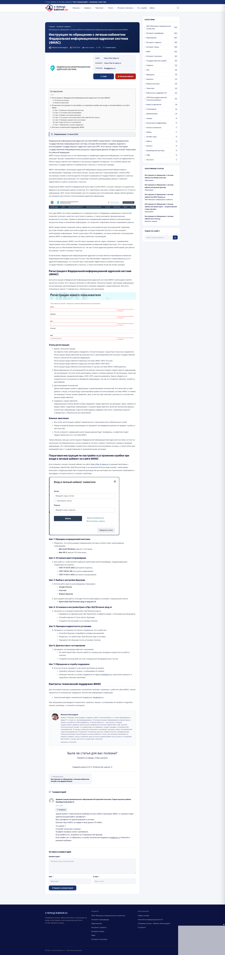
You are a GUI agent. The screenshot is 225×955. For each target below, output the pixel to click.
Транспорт (99, 8)
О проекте (142, 927)
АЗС (148, 70)
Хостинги (150, 160)
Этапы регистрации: (62, 100)
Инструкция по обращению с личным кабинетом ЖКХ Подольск (159, 195)
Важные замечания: (62, 103)
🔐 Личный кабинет (125, 76)
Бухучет (149, 146)
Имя (51, 877)
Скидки (149, 118)
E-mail (96, 877)
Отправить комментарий (62, 888)
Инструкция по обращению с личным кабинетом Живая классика (159, 176)
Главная (52, 26)
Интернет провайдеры (155, 33)
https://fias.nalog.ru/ (111, 58)
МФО (148, 51)
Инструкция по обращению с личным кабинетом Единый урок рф (159, 186)
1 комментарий (110, 47)
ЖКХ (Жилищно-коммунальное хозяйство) (158, 27)
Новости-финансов (153, 104)
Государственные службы (156, 61)
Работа (149, 141)
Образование (151, 38)
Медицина (150, 74)
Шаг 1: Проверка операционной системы (69, 110)
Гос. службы (142, 8)
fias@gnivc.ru (115, 837)
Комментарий (55, 856)
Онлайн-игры (151, 137)
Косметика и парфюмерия (156, 123)
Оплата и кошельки (153, 127)
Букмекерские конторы (155, 150)
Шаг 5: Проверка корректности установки (70, 120)
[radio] (84, 762)
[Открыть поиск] (178, 8)
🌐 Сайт (103, 76)
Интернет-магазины (125, 8)
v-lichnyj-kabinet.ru (57, 950)
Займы (152, 8)
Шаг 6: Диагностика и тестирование (68, 122)
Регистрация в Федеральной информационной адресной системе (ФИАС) (81, 98)
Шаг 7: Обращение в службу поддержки (69, 125)
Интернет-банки (152, 47)
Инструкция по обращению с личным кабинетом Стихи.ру (159, 217)
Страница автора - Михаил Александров (154, 923)
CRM (148, 155)
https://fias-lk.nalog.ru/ (112, 63)
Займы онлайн (143, 915)
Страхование (151, 109)
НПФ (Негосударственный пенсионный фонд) (156, 98)
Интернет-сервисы (64, 26)
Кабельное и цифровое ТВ (156, 93)
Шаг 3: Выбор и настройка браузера (68, 115)
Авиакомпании (152, 114)
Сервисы (87, 8)
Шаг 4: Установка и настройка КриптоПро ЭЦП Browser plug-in (77, 117)
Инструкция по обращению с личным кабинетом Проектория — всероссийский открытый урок (161, 206)
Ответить (62, 810)
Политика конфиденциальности (150, 919)
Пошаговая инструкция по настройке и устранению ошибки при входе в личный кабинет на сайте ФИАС (91, 106)
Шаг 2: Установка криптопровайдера (68, 113)
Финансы (76, 8)
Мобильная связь (153, 84)
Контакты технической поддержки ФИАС (68, 127)
